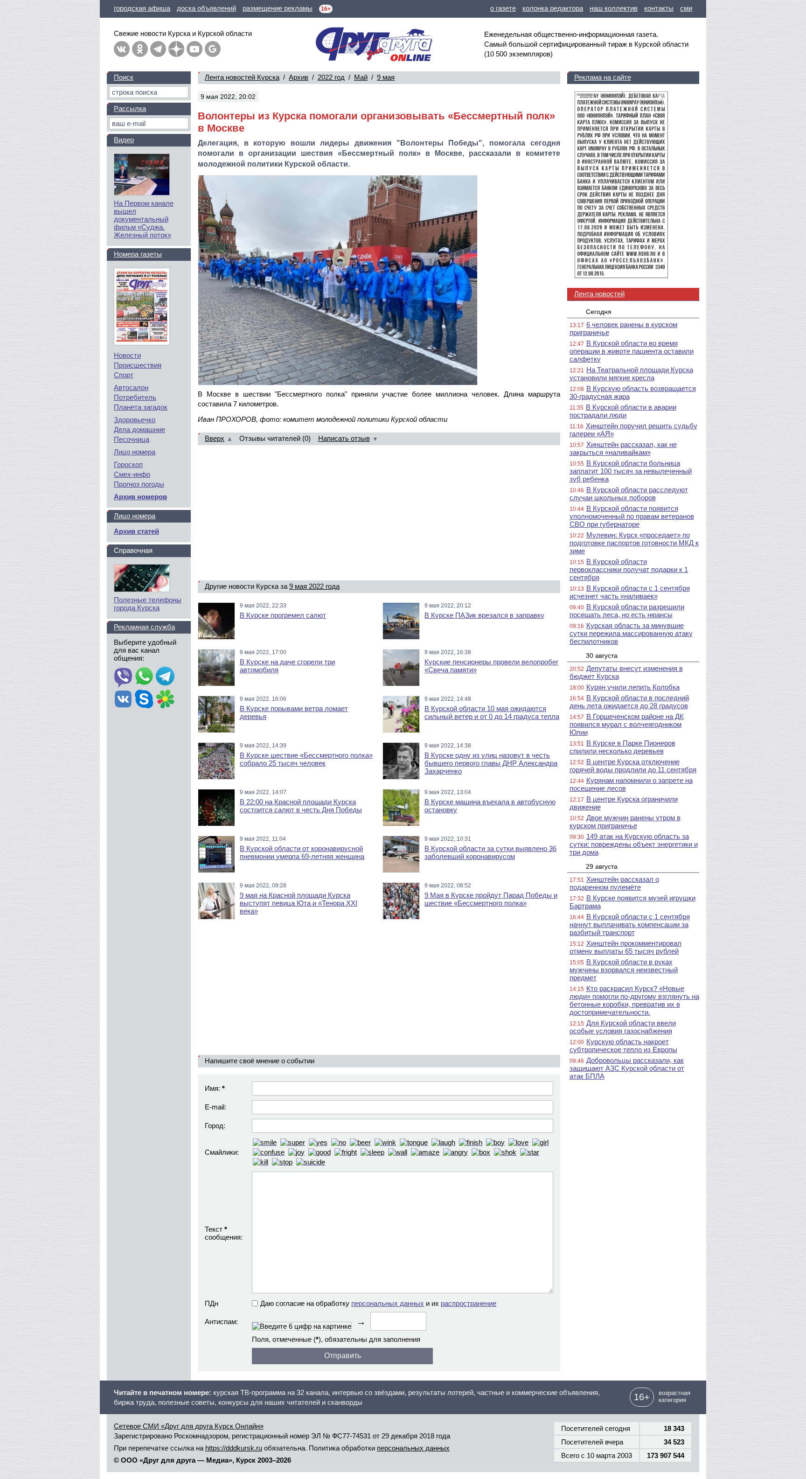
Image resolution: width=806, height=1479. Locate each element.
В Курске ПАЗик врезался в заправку (484, 615)
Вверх (214, 438)
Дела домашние (139, 429)
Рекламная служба (144, 627)
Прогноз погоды (139, 484)
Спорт (123, 375)
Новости (127, 355)
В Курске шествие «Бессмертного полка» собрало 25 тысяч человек (306, 759)
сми (686, 8)
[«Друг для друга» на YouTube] (194, 49)
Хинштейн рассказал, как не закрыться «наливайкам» (623, 448)
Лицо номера (134, 452)
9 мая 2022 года (314, 586)
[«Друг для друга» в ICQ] (165, 700)
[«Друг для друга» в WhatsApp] (144, 677)
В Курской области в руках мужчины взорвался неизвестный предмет (624, 970)
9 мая (386, 77)
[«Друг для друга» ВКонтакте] (122, 49)
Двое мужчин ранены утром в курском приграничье (625, 822)
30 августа (602, 655)
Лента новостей (599, 294)
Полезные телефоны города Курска (147, 604)
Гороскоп (128, 464)
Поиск (123, 77)
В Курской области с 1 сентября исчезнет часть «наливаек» (630, 592)
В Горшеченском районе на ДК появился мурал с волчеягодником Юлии (627, 724)
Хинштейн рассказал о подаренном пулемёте (614, 883)
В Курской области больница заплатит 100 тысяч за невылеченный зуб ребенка (631, 471)
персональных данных (387, 1303)
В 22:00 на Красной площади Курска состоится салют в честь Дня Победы (301, 806)
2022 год (331, 77)
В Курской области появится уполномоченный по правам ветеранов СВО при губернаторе (632, 516)
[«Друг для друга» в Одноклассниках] (140, 49)
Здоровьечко (134, 420)
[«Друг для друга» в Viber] (123, 677)
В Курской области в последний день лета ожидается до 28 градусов (629, 702)
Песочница (131, 439)
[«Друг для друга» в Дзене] (176, 49)
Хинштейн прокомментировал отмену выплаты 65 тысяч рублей (625, 947)
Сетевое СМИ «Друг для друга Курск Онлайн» (189, 1426)
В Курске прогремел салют (283, 615)
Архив (298, 77)
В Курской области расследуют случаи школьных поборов (629, 494)
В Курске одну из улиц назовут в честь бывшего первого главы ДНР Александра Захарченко (490, 763)
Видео (124, 140)
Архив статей (136, 531)
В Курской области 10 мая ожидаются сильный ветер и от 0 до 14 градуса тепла (491, 712)
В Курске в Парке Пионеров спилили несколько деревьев (622, 747)
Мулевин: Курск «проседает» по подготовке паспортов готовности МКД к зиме (634, 543)
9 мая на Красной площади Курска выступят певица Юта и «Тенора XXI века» (298, 903)
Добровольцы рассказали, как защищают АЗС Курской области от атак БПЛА (627, 1068)
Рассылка (130, 108)
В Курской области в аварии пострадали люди (623, 411)
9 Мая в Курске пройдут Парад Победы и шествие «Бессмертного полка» (490, 899)
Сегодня (598, 311)
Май (361, 77)
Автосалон (131, 387)
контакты (659, 8)
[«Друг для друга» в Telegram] (158, 49)
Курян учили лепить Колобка (633, 687)
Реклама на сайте (602, 77)
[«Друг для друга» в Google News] (213, 49)
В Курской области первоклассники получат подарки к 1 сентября (629, 569)
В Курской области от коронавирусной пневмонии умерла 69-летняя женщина (302, 852)
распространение (468, 1303)
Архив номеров (140, 497)
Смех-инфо (132, 474)
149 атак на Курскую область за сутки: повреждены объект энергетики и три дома (634, 844)
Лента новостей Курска (242, 77)
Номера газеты (138, 254)
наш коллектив (614, 8)
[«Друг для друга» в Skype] (144, 700)
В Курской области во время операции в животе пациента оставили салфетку (632, 351)
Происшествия (137, 365)
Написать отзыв (344, 438)
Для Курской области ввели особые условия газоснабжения (623, 1027)
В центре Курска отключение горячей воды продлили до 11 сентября (633, 766)
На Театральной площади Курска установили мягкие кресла (631, 374)
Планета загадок (140, 407)
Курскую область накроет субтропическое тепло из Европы (623, 1045)
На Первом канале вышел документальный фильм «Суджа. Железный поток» (144, 219)
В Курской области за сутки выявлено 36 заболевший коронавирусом (490, 852)
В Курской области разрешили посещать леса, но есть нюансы (627, 611)
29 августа (602, 866)
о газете (503, 8)
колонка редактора (552, 8)
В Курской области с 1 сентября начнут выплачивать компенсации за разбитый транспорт (630, 924)
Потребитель (135, 397)
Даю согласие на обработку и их (378, 1303)
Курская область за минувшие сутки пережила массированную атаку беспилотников (631, 633)
